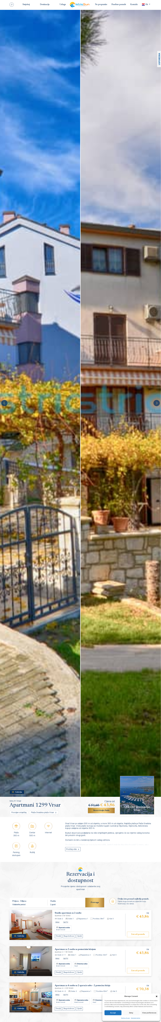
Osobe (53, 901)
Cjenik (79, 936)
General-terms (135, 1018)
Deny (131, 1013)
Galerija (18, 792)
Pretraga (95, 902)
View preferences (149, 1013)
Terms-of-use (125, 1018)
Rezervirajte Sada (101, 810)
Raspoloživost (69, 936)
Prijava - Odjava (19, 901)
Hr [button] (147, 5)
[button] (157, 996)
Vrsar (18, 801)
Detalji (58, 936)
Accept (113, 1013)
